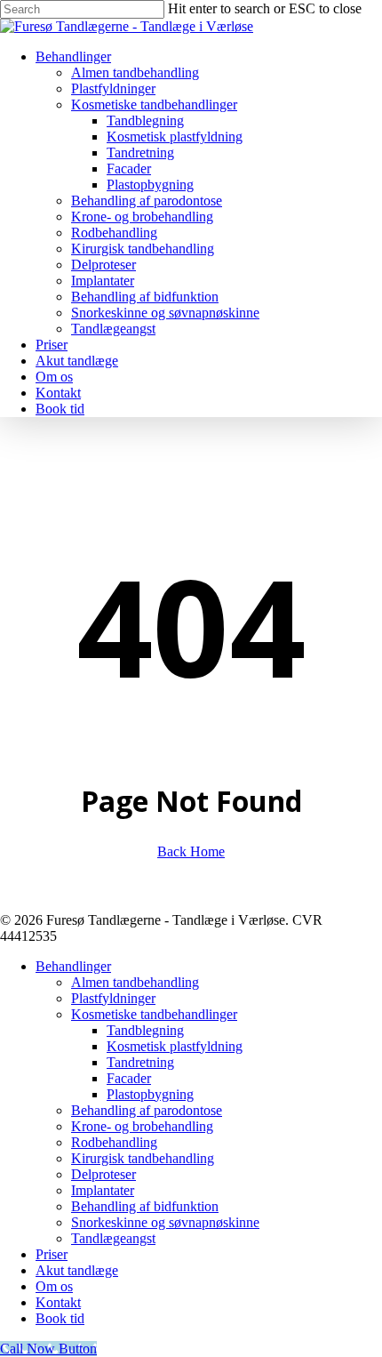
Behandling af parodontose (146, 1110)
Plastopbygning (150, 1094)
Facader (129, 1078)
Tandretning (140, 1062)
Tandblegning (145, 1030)
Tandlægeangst (113, 1238)
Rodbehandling (114, 1142)
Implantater (102, 1190)
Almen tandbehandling (135, 982)
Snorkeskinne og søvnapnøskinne (165, 1222)
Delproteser (103, 1174)
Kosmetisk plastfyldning (175, 1046)
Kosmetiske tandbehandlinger (154, 1014)
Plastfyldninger (113, 998)
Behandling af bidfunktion (145, 1206)
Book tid (60, 1318)
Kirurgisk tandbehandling (142, 1158)
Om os (54, 1286)
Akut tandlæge (77, 1270)
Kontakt (58, 1302)
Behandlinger (73, 966)
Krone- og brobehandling (142, 1126)
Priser (52, 1254)
